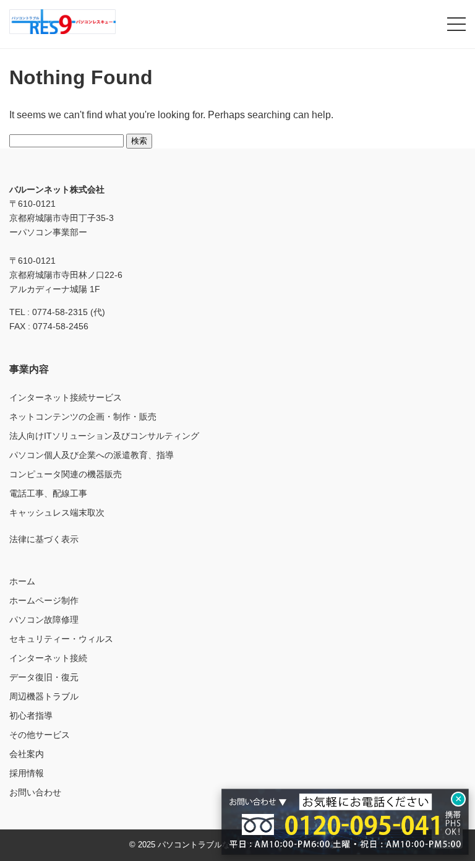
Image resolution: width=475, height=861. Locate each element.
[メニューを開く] (456, 24)
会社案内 (26, 754)
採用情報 (26, 773)
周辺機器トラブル (44, 696)
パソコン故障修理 (44, 620)
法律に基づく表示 (44, 539)
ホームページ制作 (44, 600)
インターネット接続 (48, 658)
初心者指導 (31, 715)
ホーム (22, 581)
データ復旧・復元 (44, 677)
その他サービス (39, 735)
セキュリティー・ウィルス (61, 639)
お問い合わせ (35, 792)
